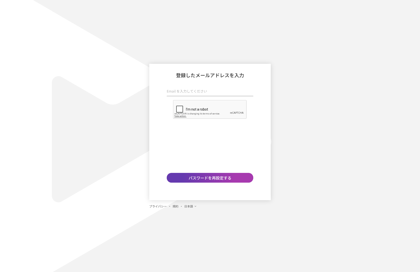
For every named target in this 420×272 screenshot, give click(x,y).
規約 (175, 206)
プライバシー (158, 206)
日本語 (188, 206)
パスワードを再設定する (210, 178)
